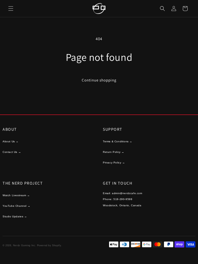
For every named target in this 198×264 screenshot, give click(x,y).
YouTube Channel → (16, 205)
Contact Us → (12, 152)
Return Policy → (113, 152)
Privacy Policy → (114, 162)
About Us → (11, 141)
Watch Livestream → (16, 195)
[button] (10, 8)
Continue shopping (99, 80)
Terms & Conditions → (117, 141)
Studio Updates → (15, 216)
